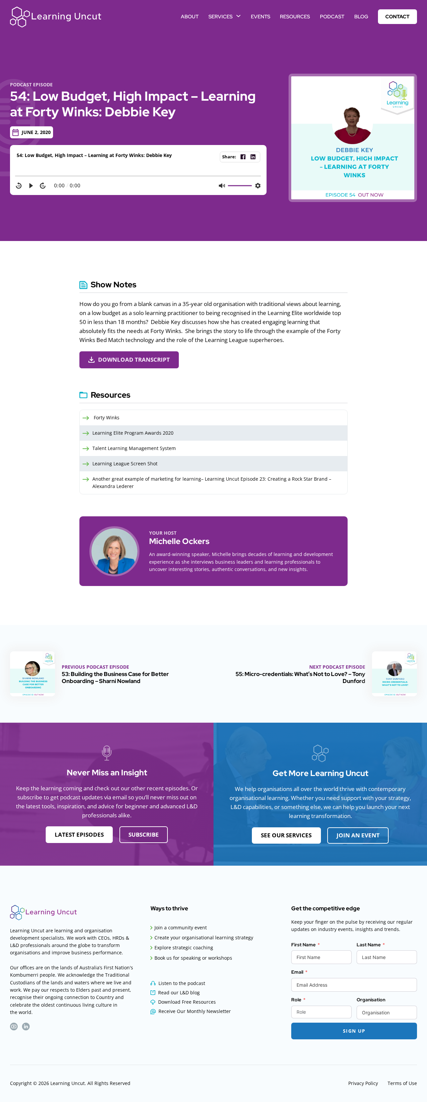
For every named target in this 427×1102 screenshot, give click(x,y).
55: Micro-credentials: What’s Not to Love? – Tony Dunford (300, 677)
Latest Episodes (79, 834)
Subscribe (143, 834)
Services (220, 16)
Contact (397, 16)
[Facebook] (243, 157)
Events (260, 16)
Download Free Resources (187, 1002)
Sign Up (354, 1031)
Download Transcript (134, 359)
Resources (295, 16)
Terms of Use (402, 1083)
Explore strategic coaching (183, 947)
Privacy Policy (363, 1083)
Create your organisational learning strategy (203, 937)
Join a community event (180, 927)
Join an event (358, 835)
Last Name (369, 945)
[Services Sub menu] (238, 15)
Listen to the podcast (181, 983)
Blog (361, 16)
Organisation (371, 1000)
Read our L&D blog (179, 992)
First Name (303, 945)
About (189, 16)
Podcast (332, 16)
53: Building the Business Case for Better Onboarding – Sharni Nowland (115, 677)
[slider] (138, 176)
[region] (138, 182)
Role (296, 1000)
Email (297, 972)
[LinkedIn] (253, 157)
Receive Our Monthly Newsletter (194, 1011)
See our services (286, 835)
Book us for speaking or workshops (193, 958)
